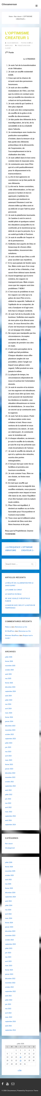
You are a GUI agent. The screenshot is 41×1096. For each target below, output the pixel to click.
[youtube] (8, 1084)
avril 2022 (8, 807)
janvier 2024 (9, 721)
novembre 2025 (10, 665)
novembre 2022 (10, 777)
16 (20, 1057)
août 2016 (8, 820)
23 (20, 1060)
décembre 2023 (10, 726)
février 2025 (9, 683)
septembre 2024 (10, 691)
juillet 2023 (8, 743)
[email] (13, 1084)
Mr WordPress (10, 631)
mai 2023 (8, 751)
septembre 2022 (10, 786)
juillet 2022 (8, 794)
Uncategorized (10, 848)
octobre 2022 (9, 782)
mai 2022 (8, 803)
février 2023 (9, 764)
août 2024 (8, 696)
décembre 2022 (10, 773)
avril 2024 (8, 708)
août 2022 (8, 790)
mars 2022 (8, 812)
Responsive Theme (31, 1090)
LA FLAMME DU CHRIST (13, 590)
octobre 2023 (9, 734)
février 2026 (9, 661)
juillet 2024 (8, 700)
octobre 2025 (9, 670)
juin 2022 (8, 799)
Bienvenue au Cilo (21, 627)
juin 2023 (8, 747)
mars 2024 (8, 713)
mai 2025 (8, 678)
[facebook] (3, 1084)
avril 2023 (8, 756)
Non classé (9, 843)
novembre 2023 (10, 730)
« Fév (20, 1070)
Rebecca (8, 627)
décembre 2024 (10, 687)
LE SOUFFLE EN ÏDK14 (13, 594)
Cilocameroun (9, 4)
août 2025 (8, 674)
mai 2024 (8, 704)
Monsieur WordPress (12, 635)
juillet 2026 (8, 657)
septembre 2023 (10, 738)
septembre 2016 (10, 816)
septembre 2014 (10, 824)
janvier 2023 (9, 769)
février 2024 (9, 717)
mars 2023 (8, 760)
